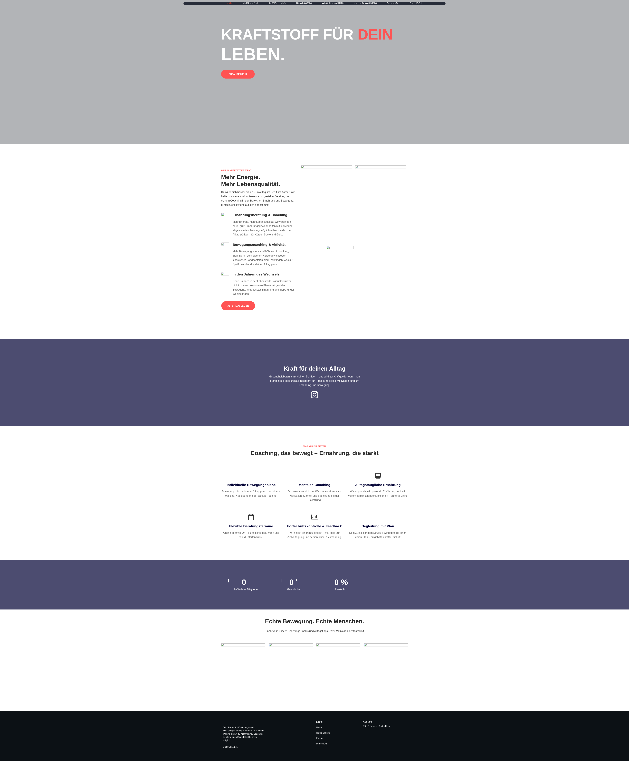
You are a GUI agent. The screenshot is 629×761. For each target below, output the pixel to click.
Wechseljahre (333, 2)
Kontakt (416, 2)
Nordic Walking (365, 2)
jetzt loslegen (238, 305)
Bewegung (304, 2)
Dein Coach (250, 2)
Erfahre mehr (238, 74)
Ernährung (277, 2)
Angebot (393, 2)
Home (229, 2)
